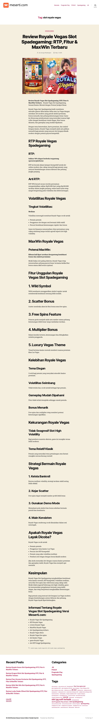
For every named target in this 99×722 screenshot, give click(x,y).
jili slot (74, 690)
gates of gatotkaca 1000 (56, 688)
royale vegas (34, 648)
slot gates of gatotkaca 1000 (57, 697)
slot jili (65, 697)
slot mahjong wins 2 (78, 697)
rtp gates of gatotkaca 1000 (71, 693)
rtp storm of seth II (71, 695)
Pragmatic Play (65, 5)
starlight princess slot (77, 705)
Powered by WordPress (47, 718)
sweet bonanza (85, 705)
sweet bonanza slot (64, 707)
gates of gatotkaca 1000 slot (67, 688)
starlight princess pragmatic (66, 705)
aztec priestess (55, 686)
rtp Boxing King (62, 693)
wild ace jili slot (71, 707)
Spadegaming (81, 5)
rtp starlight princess (63, 695)
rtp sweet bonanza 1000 (80, 695)
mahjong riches (80, 690)
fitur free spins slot (79, 686)
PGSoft (73, 5)
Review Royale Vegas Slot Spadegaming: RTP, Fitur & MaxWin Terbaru (49, 42)
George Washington (46, 52)
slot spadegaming (76, 702)
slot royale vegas (52, 648)
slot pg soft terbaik (61, 699)
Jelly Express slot (67, 690)
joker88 (8, 699)
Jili (88, 5)
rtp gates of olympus (81, 693)
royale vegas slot (42, 648)
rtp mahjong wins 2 (55, 695)
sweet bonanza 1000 (56, 707)
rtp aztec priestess (55, 693)
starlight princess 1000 (56, 705)
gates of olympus (76, 688)
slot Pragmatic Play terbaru (60, 702)
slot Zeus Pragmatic (76, 703)
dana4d (8, 701)
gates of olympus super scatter (57, 690)
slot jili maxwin (71, 697)
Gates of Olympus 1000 (84, 688)
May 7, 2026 (58, 52)
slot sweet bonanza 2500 (67, 703)
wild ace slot (77, 707)
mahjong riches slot (87, 690)
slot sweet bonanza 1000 (56, 703)
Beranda (56, 5)
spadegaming (61, 648)
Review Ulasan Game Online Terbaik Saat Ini (24, 718)
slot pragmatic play (75, 699)
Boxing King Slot (70, 686)
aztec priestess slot (62, 686)
